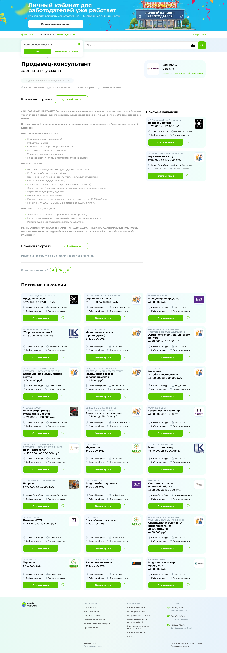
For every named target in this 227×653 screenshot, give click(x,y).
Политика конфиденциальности (186, 644)
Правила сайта (91, 627)
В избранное (73, 99)
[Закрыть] (79, 44)
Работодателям (66, 34)
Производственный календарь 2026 (137, 620)
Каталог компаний (136, 632)
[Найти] (202, 45)
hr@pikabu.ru (90, 644)
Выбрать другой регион (66, 51)
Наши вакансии (91, 611)
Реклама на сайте (92, 615)
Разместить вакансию (94, 619)
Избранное (199, 34)
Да (37, 51)
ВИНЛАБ (169, 65)
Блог (129, 636)
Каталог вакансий (136, 607)
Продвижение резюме (138, 615)
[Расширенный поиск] (193, 45)
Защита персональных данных (99, 623)
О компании (90, 607)
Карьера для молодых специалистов (138, 627)
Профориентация (136, 611)
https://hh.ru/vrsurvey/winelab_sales (182, 73)
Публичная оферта (180, 646)
